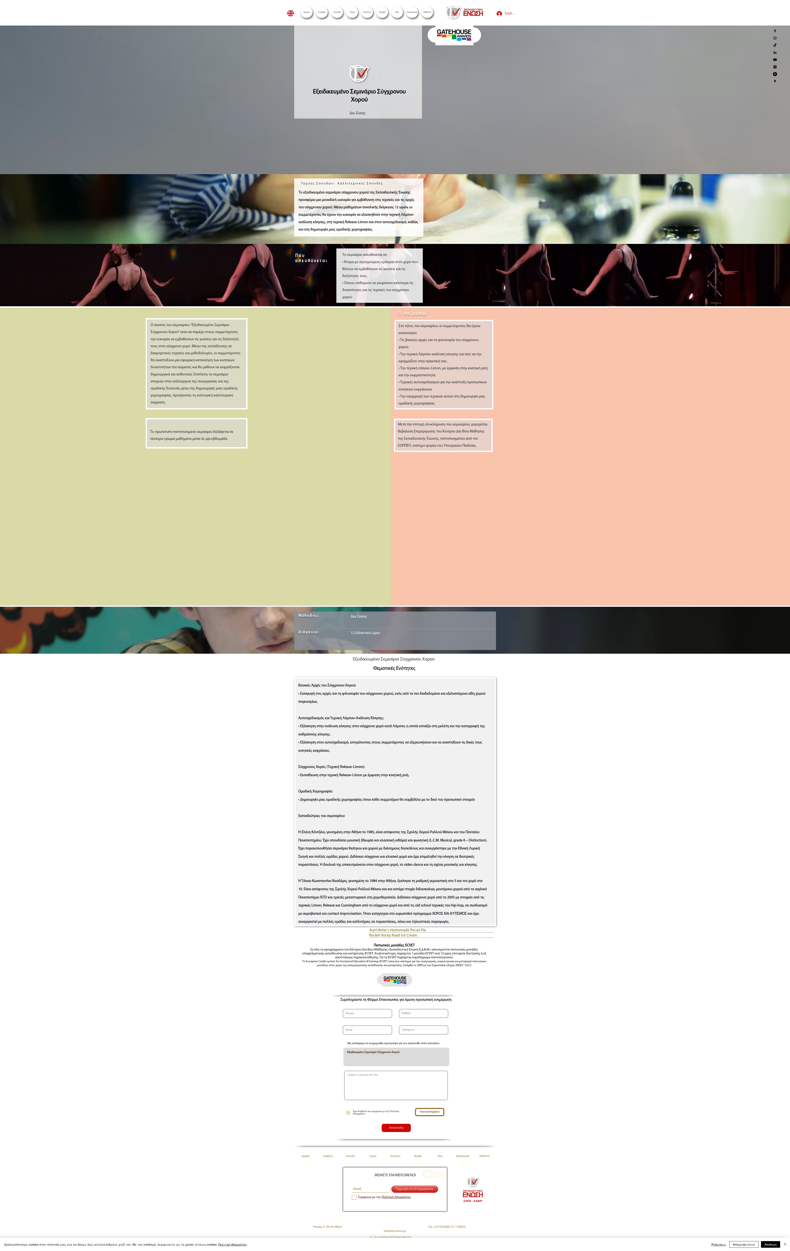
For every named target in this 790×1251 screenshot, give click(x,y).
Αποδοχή (770, 1244)
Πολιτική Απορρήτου (232, 1244)
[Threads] (775, 67)
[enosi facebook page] (775, 31)
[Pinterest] (775, 74)
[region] (454, 37)
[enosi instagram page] (775, 38)
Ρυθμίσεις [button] (718, 1244)
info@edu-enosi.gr (395, 1231)
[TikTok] (775, 45)
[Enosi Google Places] (775, 81)
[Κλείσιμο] (785, 1244)
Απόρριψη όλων (744, 1244)
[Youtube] (775, 60)
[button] (427, 12)
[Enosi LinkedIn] (775, 52)
